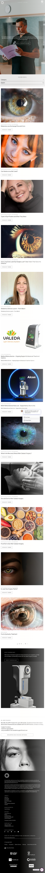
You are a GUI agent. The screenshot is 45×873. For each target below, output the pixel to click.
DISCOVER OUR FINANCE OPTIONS (17, 734)
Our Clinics (7, 799)
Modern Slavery (18, 844)
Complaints (11, 844)
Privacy (6, 844)
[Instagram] (14, 831)
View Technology (11, 660)
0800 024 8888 (8, 824)
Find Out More (6, 129)
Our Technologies (8, 801)
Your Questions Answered (10, 803)
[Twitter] (11, 831)
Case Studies (7, 809)
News (6, 802)
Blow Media (11, 847)
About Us (6, 797)
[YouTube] (18, 831)
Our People (7, 798)
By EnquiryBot (36, 869)
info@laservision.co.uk (9, 826)
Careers (6, 804)
